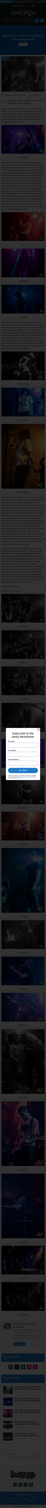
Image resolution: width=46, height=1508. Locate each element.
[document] (23, 754)
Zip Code (11, 741)
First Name (12, 750)
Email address (13, 759)
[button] (38, 729)
